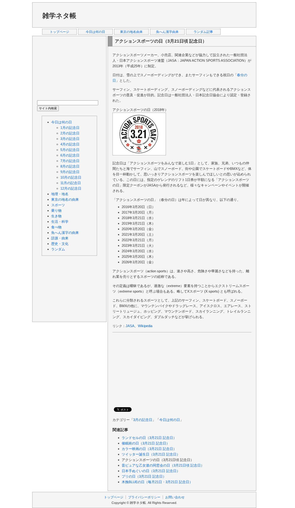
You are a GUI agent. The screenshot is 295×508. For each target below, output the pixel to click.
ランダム (58, 249)
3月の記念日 (142, 420)
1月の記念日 (70, 128)
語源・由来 (59, 238)
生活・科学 (59, 222)
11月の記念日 (70, 183)
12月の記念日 (70, 188)
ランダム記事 (203, 32)
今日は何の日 (95, 32)
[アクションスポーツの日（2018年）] (139, 154)
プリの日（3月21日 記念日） (144, 476)
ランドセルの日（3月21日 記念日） (149, 438)
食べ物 (56, 227)
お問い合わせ (175, 497)
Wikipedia (145, 326)
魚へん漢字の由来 (65, 233)
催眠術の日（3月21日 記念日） (146, 443)
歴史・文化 (59, 244)
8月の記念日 (70, 166)
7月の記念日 (70, 161)
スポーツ (58, 205)
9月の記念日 (70, 172)
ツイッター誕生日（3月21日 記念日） (151, 454)
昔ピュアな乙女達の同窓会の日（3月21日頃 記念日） (163, 465)
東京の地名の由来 (65, 199)
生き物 (56, 216)
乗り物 (56, 210)
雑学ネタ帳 (59, 15)
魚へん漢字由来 (167, 32)
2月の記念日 (70, 133)
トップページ (59, 32)
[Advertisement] (168, 14)
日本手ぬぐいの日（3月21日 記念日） (151, 471)
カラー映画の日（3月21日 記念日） (149, 449)
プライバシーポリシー (144, 497)
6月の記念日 (70, 155)
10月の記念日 (70, 177)
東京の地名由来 (131, 32)
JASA (130, 326)
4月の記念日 (70, 144)
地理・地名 (59, 194)
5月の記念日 (70, 150)
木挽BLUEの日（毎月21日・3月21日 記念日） (157, 482)
